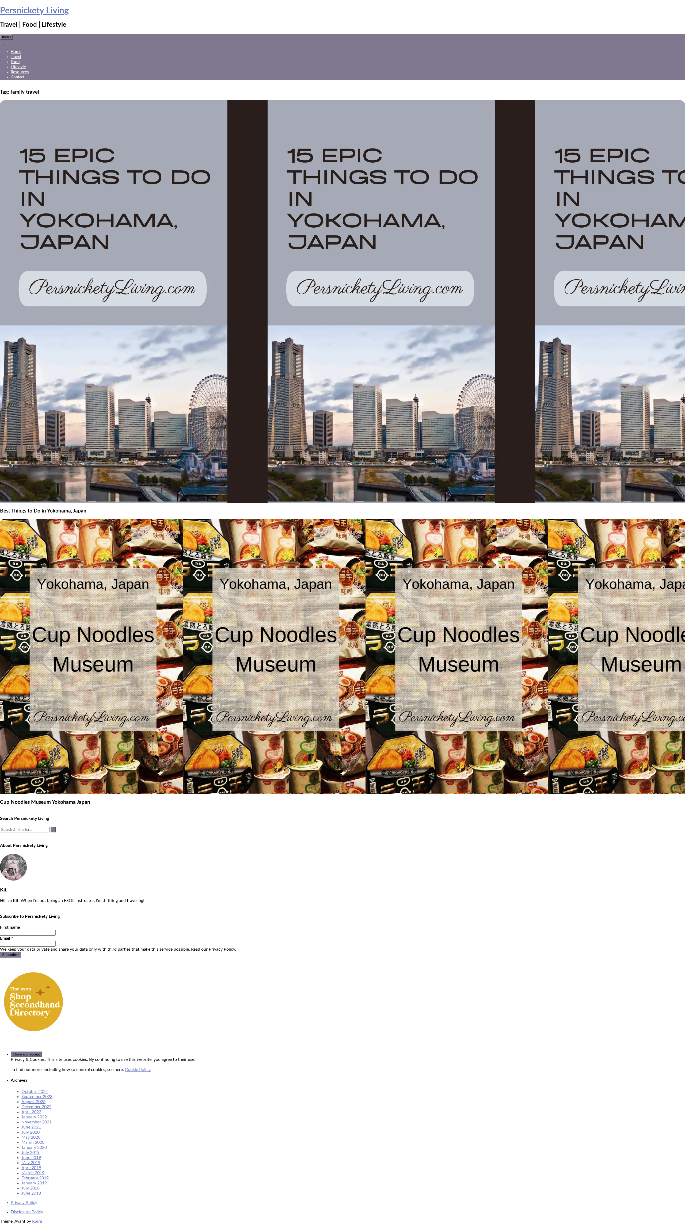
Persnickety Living (34, 10)
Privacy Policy (24, 1202)
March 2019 (32, 1173)
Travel (16, 57)
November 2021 (36, 1122)
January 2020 (34, 1147)
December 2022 (36, 1107)
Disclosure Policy (27, 1212)
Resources (20, 72)
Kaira (37, 1221)
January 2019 (34, 1183)
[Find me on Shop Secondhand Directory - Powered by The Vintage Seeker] (33, 1034)
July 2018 (30, 1188)
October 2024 (34, 1091)
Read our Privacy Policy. (213, 949)
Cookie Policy (138, 1070)
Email (6, 938)
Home (16, 52)
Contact (17, 77)
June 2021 (31, 1127)
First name (10, 927)
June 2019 (31, 1158)
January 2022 (34, 1117)
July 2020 (30, 1132)
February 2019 (35, 1178)
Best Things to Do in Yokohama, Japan (43, 511)
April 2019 (31, 1168)
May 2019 (30, 1163)
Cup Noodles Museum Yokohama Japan (45, 802)
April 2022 (31, 1112)
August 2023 (33, 1102)
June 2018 (31, 1193)
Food (15, 62)
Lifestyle (18, 67)
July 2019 (30, 1152)
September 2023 (36, 1097)
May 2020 (30, 1137)
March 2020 (32, 1142)
